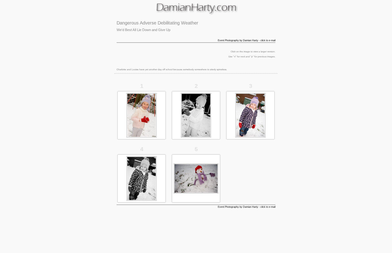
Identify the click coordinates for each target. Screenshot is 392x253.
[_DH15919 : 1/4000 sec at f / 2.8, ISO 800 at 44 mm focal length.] (196, 192)
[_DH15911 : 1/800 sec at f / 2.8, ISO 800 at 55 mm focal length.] (142, 199)
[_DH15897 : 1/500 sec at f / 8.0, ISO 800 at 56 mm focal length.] (142, 136)
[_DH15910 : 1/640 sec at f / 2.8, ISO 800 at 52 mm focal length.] (250, 136)
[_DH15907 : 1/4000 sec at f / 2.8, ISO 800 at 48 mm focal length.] (196, 136)
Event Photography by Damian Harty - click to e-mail (246, 40)
